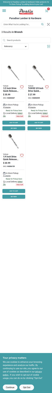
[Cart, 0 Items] (46, 10)
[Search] (43, 24)
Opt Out (26, 387)
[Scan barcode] (48, 24)
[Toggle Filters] (48, 46)
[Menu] (4, 10)
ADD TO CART (13, 122)
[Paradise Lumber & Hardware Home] (26, 11)
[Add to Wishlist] (22, 87)
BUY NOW (14, 128)
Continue (10, 387)
